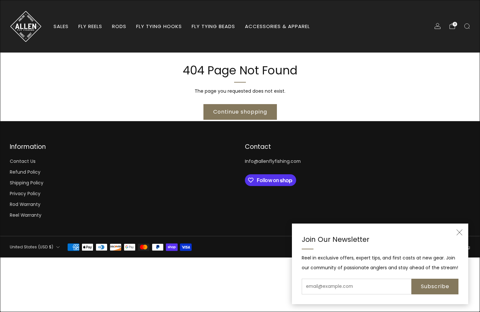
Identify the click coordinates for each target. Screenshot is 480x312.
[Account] (437, 26)
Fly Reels (90, 26)
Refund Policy (25, 172)
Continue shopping (240, 112)
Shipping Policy (26, 183)
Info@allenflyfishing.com (273, 161)
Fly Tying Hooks (159, 26)
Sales (61, 26)
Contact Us (23, 161)
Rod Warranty (25, 204)
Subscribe (435, 286)
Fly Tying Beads (213, 26)
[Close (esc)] (459, 232)
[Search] (467, 26)
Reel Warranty (25, 215)
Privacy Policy (25, 194)
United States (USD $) (31, 247)
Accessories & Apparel (277, 26)
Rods (119, 26)
